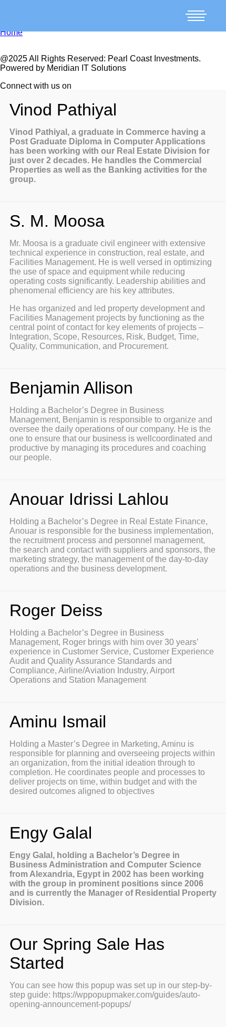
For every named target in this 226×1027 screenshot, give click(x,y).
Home (11, 32)
